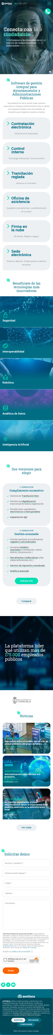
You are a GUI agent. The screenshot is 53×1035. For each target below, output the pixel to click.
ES (16, 4)
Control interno (17, 150)
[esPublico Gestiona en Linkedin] (3, 984)
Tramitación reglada (22, 175)
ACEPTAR (18, 1020)
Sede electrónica (21, 253)
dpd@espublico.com (9, 946)
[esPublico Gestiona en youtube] (13, 984)
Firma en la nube (19, 228)
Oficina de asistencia (20, 199)
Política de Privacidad (29, 948)
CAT (20, 4)
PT (25, 4)
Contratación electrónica (22, 125)
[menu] (49, 3)
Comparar (26, 601)
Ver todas (26, 827)
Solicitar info (26, 581)
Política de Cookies (33, 1015)
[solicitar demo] (48, 11)
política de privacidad (21, 951)
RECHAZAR (33, 1020)
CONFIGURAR (26, 1024)
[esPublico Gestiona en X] (8, 984)
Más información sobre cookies (26, 1031)
